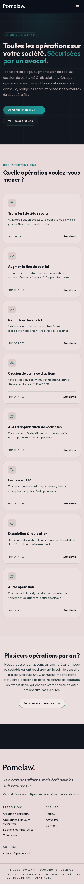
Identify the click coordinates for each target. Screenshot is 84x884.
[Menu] (77, 6)
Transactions (11, 835)
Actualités (52, 820)
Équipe (50, 814)
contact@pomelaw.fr (16, 853)
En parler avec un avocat (40, 703)
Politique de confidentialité (28, 877)
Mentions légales (66, 874)
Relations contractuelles (18, 829)
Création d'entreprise (16, 814)
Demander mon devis (22, 109)
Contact (51, 825)
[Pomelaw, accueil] (14, 6)
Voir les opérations (20, 121)
